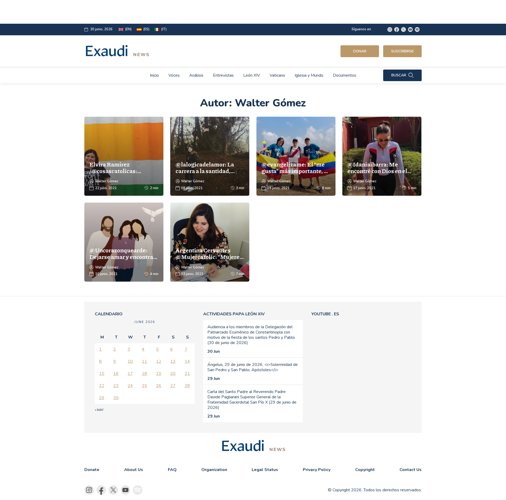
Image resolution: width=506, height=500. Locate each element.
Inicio (154, 75)
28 (187, 386)
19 (158, 373)
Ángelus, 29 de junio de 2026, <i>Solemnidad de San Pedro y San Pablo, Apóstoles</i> (252, 367)
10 (130, 361)
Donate (91, 470)
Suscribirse (402, 51)
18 (144, 373)
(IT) (164, 29)
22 (101, 386)
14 (187, 361)
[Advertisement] (215, 12)
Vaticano (277, 75)
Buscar (398, 75)
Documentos (344, 75)
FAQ (172, 470)
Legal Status (265, 470)
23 (116, 386)
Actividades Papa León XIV (234, 314)
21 (187, 373)
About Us (133, 470)
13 (173, 361)
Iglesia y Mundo (309, 75)
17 (130, 373)
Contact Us (411, 470)
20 (173, 373)
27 (173, 386)
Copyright (365, 470)
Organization (214, 470)
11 (144, 361)
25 (144, 386)
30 (116, 398)
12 (158, 361)
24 (130, 386)
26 (158, 386)
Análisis (196, 75)
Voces (174, 75)
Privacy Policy (316, 470)
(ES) (146, 29)
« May (99, 410)
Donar (359, 51)
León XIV (251, 75)
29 (101, 398)
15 (101, 373)
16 (116, 373)
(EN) (128, 29)
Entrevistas (223, 75)
